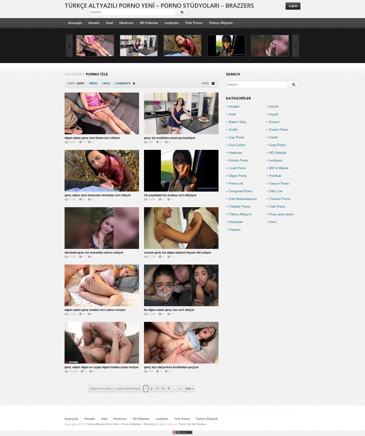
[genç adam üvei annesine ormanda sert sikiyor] (182, 45)
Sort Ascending (134, 83)
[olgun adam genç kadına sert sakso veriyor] (102, 285)
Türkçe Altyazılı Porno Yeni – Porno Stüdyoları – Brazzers (159, 5)
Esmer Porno (278, 130)
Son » (189, 388)
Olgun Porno (238, 176)
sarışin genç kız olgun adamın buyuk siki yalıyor (177, 252)
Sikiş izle (275, 191)
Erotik (233, 130)
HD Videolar (149, 23)
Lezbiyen (172, 23)
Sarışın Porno (279, 183)
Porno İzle (185, 424)
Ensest (274, 122)
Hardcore (126, 23)
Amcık (274, 106)
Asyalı (273, 114)
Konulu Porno (238, 160)
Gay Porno (236, 137)
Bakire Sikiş (237, 122)
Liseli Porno (237, 168)
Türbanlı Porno (239, 206)
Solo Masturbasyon (243, 199)
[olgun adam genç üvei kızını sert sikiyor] (95, 45)
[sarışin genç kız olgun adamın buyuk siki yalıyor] (181, 228)
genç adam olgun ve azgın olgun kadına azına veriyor (102, 367)
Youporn (235, 230)
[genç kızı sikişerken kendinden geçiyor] (181, 342)
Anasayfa (75, 23)
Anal (109, 23)
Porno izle (236, 183)
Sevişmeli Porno (241, 191)
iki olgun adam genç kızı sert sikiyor (169, 310)
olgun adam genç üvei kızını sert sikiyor (92, 138)
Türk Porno (193, 23)
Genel (273, 137)
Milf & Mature (279, 168)
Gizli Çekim (237, 145)
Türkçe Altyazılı (221, 23)
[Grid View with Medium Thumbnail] (213, 83)
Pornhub (275, 176)
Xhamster (236, 222)
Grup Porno (277, 145)
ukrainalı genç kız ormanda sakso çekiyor (94, 252)
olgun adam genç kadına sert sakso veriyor (95, 310)
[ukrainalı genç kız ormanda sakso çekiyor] (269, 45)
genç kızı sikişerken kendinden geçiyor (171, 367)
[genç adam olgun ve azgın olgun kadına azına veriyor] (102, 342)
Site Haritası (199, 424)
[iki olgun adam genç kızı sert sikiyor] (181, 285)
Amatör (94, 23)
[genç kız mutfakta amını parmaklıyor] (138, 45)
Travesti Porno (279, 199)
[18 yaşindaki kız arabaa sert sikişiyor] (226, 45)
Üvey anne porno (281, 214)
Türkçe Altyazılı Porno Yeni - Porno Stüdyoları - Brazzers (120, 424)
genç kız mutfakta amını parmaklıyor (169, 138)
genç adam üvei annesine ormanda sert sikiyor (98, 195)
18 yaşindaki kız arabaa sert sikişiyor (170, 195)
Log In (293, 6)
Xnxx (273, 222)
